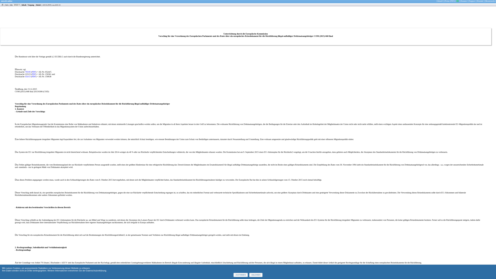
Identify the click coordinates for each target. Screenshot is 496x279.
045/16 (45, 5)
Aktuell (440, 1)
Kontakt (480, 1)
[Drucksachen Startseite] (2, 5)
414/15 (28, 76)
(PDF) (452, 1)
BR (457, 1)
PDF (49, 5)
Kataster (464, 1)
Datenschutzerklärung (96, 271)
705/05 (28, 72)
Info (6, 5)
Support (472, 1)
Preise (447, 1)
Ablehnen (255, 275)
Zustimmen (241, 275)
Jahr (11, 5)
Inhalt (24, 5)
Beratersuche (490, 1)
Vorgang (31, 5)
